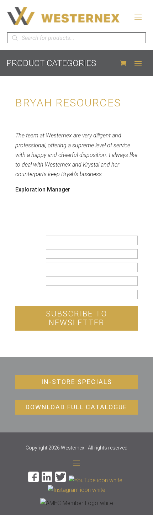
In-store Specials (76, 381)
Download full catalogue (76, 407)
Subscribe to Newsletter (76, 318)
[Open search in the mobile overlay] (76, 37)
